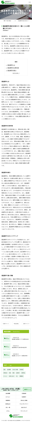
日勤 (10, 372)
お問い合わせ (11, 376)
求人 (17, 376)
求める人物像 (15, 369)
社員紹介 (18, 372)
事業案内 (21, 376)
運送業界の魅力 (11, 70)
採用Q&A (5, 372)
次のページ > (26, 323)
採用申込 (23, 372)
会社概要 (9, 369)
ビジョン (5, 376)
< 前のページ (6, 323)
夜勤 (13, 372)
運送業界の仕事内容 (13, 68)
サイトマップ (24, 411)
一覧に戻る (16, 323)
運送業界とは (11, 65)
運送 (4, 369)
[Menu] (29, 2)
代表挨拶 (21, 369)
